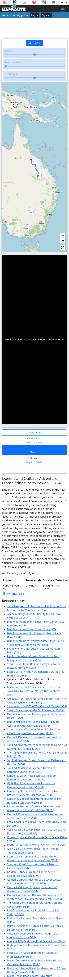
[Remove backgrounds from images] (34, 2)
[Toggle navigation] (62, 8)
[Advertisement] (34, 29)
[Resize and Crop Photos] (44, 2)
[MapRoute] (14, 8)
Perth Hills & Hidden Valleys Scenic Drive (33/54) (36, 845)
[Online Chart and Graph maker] (5, 2)
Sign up (46, 15)
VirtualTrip (34, 43)
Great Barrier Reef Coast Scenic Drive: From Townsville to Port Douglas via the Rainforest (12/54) (34, 691)
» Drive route (34, 440)
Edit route (34, 459)
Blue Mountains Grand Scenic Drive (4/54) (32, 629)
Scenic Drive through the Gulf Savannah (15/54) (36, 710)
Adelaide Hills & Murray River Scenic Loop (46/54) (36, 941)
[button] (38, 175)
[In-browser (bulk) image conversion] (53, 2)
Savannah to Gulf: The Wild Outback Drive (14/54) (37, 706)
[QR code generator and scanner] (14, 2)
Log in (34, 15)
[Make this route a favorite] (34, 468)
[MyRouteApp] (13, 593)
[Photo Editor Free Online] (24, 2)
